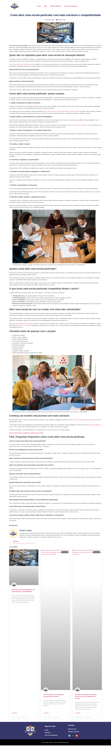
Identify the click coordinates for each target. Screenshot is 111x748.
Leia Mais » (15, 713)
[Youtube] (76, 735)
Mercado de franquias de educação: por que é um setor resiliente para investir (86, 696)
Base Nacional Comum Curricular (78, 125)
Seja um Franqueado (70, 6)
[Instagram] (73, 735)
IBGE (45, 111)
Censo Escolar (57, 111)
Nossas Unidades (55, 6)
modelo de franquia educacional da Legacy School (87, 419)
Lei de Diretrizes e (15, 64)
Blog (45, 6)
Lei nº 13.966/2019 (26, 325)
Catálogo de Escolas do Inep (71, 111)
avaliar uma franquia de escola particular (22, 323)
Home (39, 6)
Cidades (49, 111)
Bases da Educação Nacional (27, 64)
